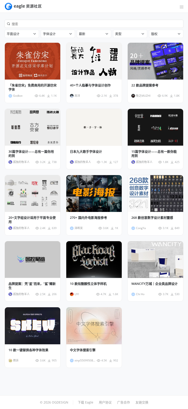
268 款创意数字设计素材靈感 (152, 218)
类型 (118, 34)
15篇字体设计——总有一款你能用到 (154, 154)
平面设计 (13, 34)
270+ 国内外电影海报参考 (88, 218)
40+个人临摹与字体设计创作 (90, 85)
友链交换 (141, 402)
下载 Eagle (85, 402)
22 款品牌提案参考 (144, 85)
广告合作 (123, 402)
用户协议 (105, 402)
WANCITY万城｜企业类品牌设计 (154, 284)
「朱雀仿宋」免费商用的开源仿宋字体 (32, 87)
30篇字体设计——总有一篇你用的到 (31, 154)
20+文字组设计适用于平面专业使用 (32, 220)
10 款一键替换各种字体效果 (28, 350)
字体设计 (49, 34)
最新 (82, 34)
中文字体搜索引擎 (83, 350)
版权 (154, 34)
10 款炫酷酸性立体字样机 (88, 284)
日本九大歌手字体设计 (86, 152)
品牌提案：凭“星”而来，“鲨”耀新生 (32, 286)
